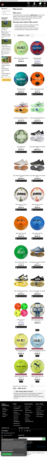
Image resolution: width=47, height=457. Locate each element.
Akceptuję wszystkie (7, 454)
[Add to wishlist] (28, 41)
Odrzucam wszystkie (20, 454)
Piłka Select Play (21, 146)
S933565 (21, 205)
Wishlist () (43, 0)
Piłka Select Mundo (21, 350)
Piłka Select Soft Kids (21, 233)
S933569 (37, 205)
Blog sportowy (40, 410)
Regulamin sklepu (18, 410)
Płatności (16, 418)
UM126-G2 (21, 377)
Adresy (27, 418)
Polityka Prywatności (17, 413)
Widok (37, 330)
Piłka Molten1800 (37, 58)
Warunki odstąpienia (17, 420)
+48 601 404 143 (7, 435)
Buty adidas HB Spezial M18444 (37, 262)
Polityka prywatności (7, 451)
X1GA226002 (37, 119)
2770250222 (37, 234)
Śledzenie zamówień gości (29, 420)
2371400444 (21, 263)
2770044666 (21, 234)
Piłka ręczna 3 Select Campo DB (37, 350)
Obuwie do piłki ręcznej (6, 12)
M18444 (37, 263)
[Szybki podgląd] (28, 43)
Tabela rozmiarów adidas (5, 415)
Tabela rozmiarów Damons (5, 409)
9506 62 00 (21, 351)
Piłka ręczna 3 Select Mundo (21, 58)
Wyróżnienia (17, 425)
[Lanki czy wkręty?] (6, 24)
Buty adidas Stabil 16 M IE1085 (37, 175)
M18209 (37, 292)
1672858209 (37, 321)
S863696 (21, 321)
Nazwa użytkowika (28, 409)
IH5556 (37, 148)
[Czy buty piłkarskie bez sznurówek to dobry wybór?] (6, 41)
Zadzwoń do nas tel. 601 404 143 (9, 0)
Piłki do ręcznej (6, 14)
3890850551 (21, 148)
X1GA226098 (21, 119)
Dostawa (16, 416)
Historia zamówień (27, 415)
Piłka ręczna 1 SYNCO (21, 204)
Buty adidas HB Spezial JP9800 (21, 175)
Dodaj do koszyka (21, 65)
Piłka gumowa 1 (21, 319)
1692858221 (37, 351)
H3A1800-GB (21, 90)
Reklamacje (17, 423)
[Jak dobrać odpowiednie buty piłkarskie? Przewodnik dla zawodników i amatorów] (6, 59)
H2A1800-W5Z (37, 59)
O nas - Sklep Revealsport (17, 407)
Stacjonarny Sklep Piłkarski (40, 413)
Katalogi (38, 409)
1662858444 (21, 59)
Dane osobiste (28, 412)
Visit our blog (6, 80)
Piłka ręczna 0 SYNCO (37, 204)
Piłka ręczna (4, 8)
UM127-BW (37, 90)
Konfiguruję (14, 454)
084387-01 (37, 377)
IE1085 (37, 176)
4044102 (21, 292)
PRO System (39, 416)
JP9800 (21, 176)
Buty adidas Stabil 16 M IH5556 (37, 146)
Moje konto (28, 406)
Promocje (38, 406)
